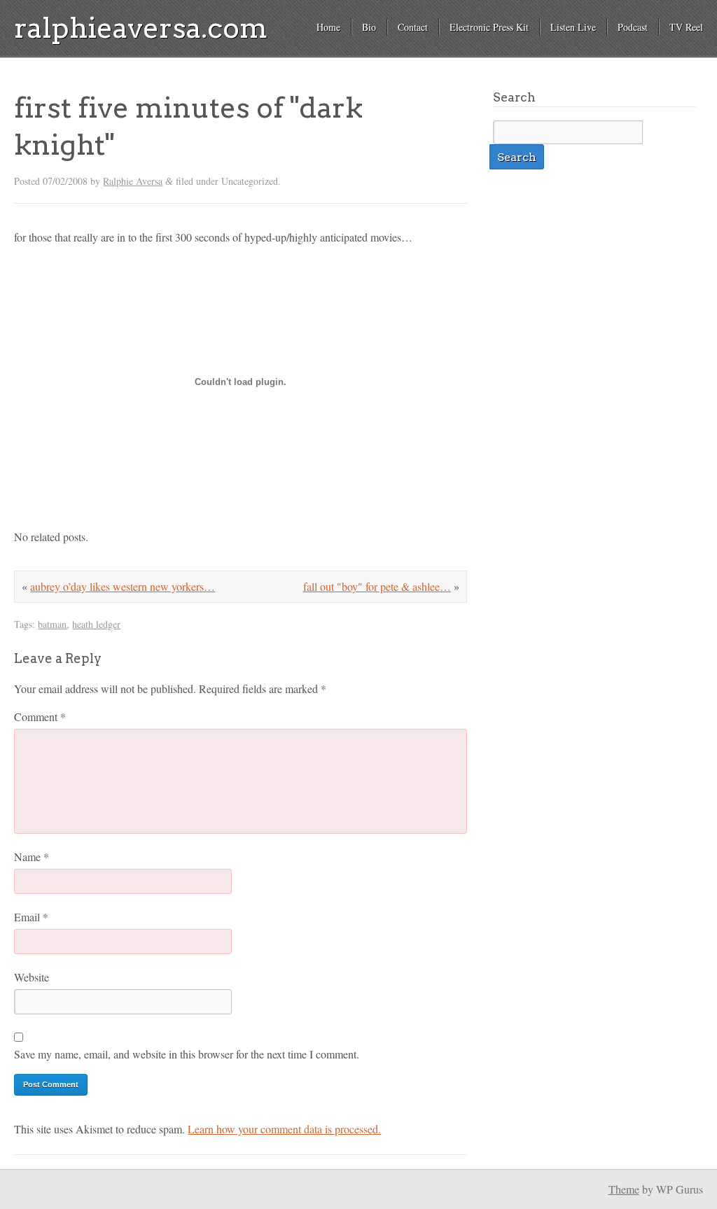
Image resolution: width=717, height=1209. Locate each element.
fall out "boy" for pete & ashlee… (377, 586)
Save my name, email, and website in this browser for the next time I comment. (186, 1054)
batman (52, 624)
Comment (40, 716)
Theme (623, 1189)
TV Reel (686, 27)
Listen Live (573, 27)
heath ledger (96, 624)
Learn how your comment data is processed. (284, 1128)
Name (31, 856)
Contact (413, 27)
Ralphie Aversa (132, 181)
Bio (369, 27)
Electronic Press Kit (489, 27)
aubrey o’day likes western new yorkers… (122, 586)
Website (31, 977)
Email (31, 916)
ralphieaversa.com (140, 28)
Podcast (633, 27)
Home (328, 27)
